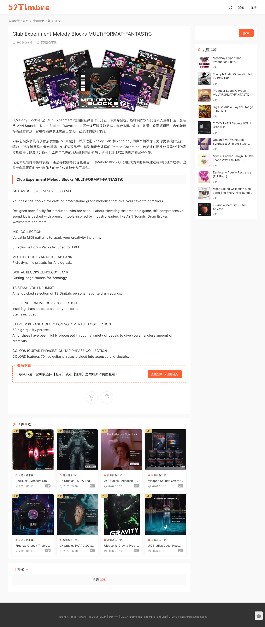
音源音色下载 (48, 42)
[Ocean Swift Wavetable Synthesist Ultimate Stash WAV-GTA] (204, 144)
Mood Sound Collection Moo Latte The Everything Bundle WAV (232, 193)
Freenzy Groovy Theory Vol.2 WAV (33, 546)
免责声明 (113, 616)
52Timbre (149, 616)
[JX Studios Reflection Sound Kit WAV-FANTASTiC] (121, 450)
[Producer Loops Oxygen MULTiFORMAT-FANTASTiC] (204, 95)
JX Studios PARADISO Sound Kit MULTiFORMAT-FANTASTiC (77, 546)
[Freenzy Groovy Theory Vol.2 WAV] (33, 514)
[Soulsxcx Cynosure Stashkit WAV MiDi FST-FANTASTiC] (33, 450)
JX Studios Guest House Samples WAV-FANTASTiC (164, 546)
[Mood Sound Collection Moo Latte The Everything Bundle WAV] (204, 193)
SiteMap (162, 616)
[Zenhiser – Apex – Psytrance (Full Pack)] (204, 176)
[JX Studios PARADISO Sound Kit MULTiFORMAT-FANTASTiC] (77, 514)
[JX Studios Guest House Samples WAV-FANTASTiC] (165, 514)
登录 (103, 579)
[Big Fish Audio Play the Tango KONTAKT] (204, 111)
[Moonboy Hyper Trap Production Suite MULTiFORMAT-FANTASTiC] (204, 62)
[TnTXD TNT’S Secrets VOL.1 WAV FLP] (204, 127)
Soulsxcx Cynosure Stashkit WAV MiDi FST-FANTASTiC (33, 481)
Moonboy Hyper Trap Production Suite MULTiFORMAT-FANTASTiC (231, 62)
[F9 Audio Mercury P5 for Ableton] (204, 209)
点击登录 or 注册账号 (165, 374)
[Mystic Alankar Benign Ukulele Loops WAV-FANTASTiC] (204, 160)
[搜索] (230, 7)
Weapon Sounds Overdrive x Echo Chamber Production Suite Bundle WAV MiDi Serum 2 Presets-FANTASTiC (165, 481)
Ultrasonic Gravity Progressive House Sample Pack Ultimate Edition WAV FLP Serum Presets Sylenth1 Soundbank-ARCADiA (121, 546)
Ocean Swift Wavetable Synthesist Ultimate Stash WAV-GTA (230, 143)
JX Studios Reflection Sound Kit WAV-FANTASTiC (121, 481)
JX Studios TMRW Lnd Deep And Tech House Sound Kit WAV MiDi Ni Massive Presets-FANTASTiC (77, 481)
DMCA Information (131, 616)
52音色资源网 (29, 7)
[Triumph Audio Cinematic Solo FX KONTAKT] (204, 78)
